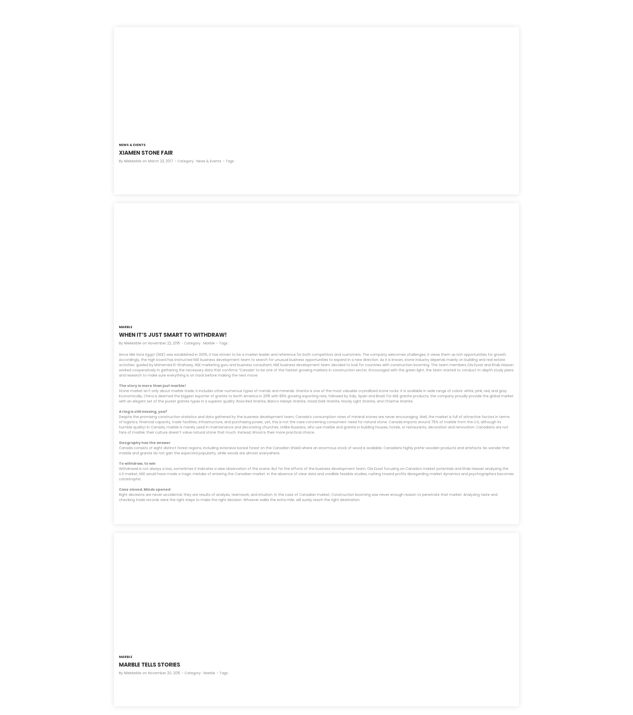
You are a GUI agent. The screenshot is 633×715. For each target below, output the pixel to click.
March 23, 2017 (160, 161)
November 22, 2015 (164, 343)
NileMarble (132, 161)
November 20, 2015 (164, 673)
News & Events (132, 145)
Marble (125, 327)
